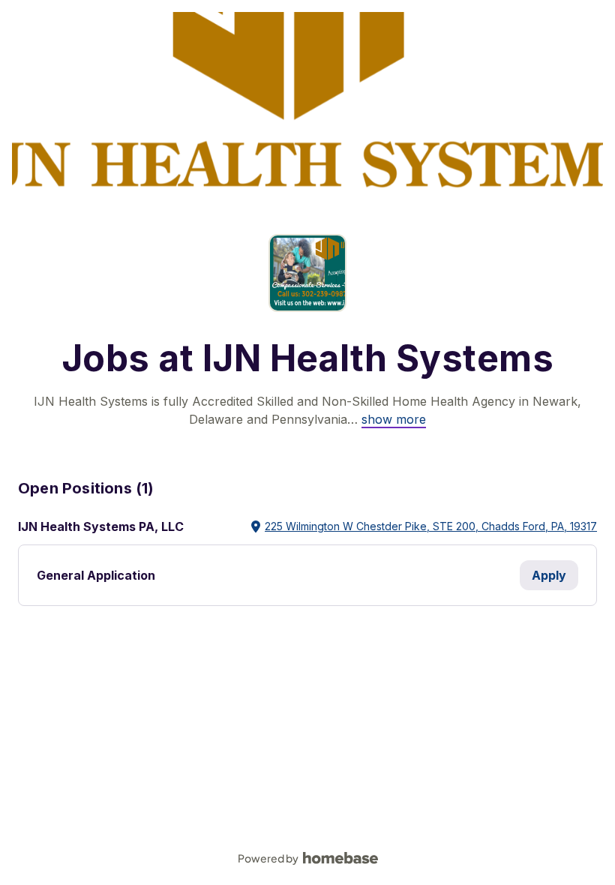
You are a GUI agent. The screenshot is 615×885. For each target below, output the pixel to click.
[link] (394, 419)
